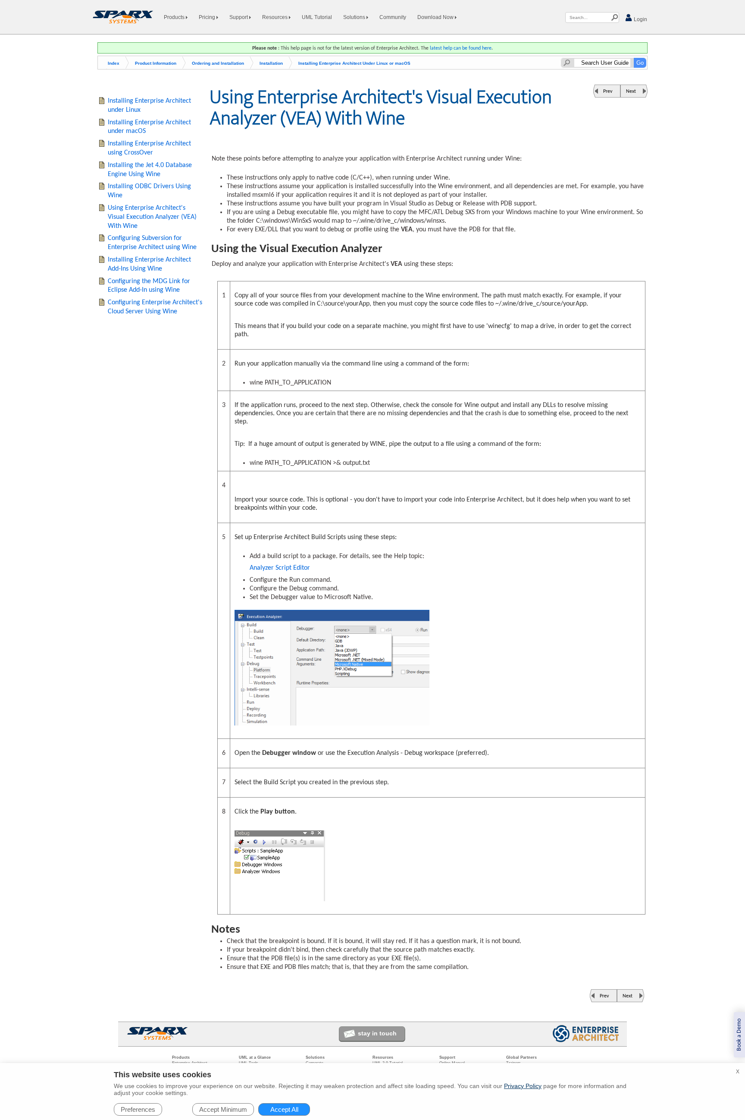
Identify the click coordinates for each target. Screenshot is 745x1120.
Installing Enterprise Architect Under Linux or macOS (354, 63)
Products (175, 17)
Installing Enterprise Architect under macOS (149, 127)
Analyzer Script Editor (280, 568)
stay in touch (377, 1033)
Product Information (155, 63)
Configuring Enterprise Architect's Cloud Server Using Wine (155, 307)
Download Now (436, 17)
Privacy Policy (523, 1085)
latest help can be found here (460, 48)
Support (239, 17)
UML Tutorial (317, 17)
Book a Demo (739, 1035)
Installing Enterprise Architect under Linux (149, 106)
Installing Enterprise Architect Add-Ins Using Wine (149, 264)
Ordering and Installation (218, 63)
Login (639, 19)
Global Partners (521, 1057)
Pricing (207, 17)
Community (392, 17)
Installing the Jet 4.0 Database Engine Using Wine (150, 170)
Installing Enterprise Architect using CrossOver (149, 148)
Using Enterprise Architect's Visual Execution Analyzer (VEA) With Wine (152, 217)
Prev (607, 91)
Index (113, 63)
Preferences (138, 1109)
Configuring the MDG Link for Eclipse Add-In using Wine (149, 286)
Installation (271, 63)
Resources (275, 17)
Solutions (354, 17)
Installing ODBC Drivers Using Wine (149, 191)
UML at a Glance (255, 1057)
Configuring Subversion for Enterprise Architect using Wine (152, 243)
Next (631, 91)
